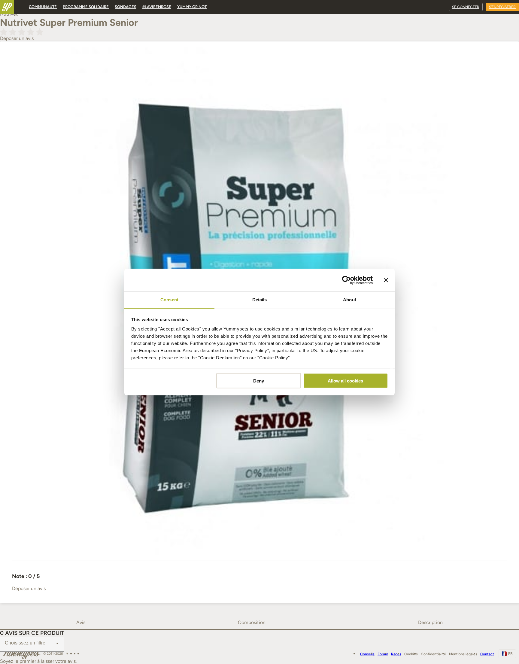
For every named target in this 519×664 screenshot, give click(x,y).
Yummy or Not (192, 7)
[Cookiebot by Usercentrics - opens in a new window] (346, 280)
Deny (258, 380)
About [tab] (349, 299)
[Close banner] (386, 280)
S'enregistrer (502, 7)
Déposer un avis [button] (17, 38)
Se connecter (465, 7)
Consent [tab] (169, 299)
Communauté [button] (43, 7)
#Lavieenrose (156, 7)
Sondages (125, 7)
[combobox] (32, 643)
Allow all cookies (345, 380)
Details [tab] (259, 299)
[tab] (81, 622)
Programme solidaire (86, 7)
